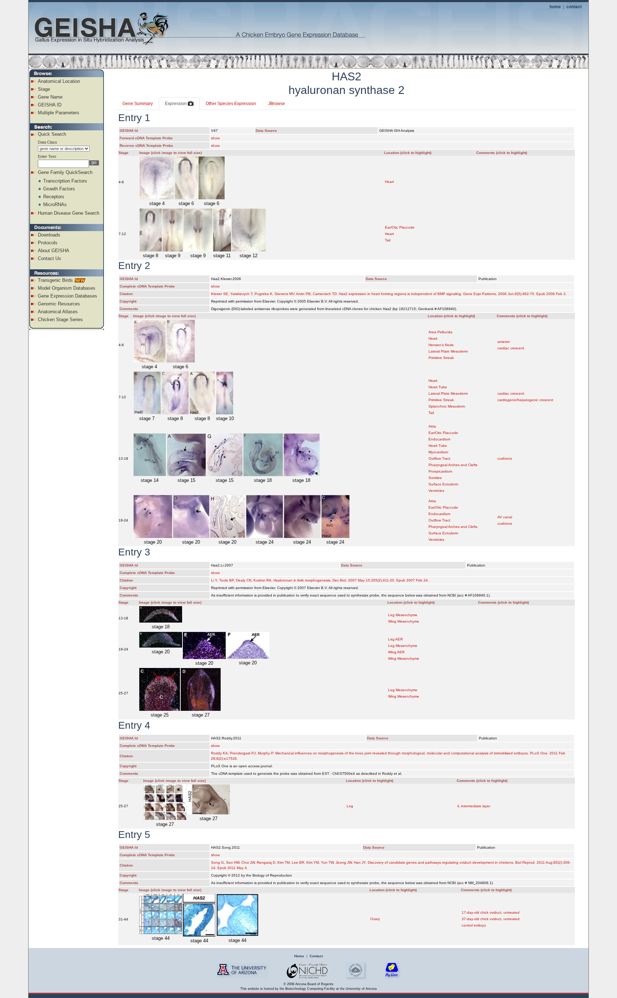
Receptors (53, 196)
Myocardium (438, 452)
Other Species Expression (231, 103)
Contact (316, 956)
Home (299, 956)
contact (574, 6)
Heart (389, 182)
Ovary (375, 919)
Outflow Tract (439, 458)
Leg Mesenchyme (402, 615)
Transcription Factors (65, 181)
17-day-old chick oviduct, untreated (491, 912)
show (215, 138)
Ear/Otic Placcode (400, 227)
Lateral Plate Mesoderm (448, 351)
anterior (503, 342)
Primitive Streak (441, 358)
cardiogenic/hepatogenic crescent (525, 400)
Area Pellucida (440, 332)
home (555, 6)
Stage (44, 89)
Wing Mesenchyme (403, 621)
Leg (350, 806)
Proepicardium (440, 471)
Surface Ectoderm (443, 484)
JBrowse (276, 103)
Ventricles (436, 491)
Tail (387, 240)
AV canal (504, 517)
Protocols (47, 242)
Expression (176, 103)
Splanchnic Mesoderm (446, 406)
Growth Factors (59, 188)
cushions (504, 458)
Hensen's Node (441, 345)
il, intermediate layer (473, 806)
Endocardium (439, 439)
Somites (435, 478)
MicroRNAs (55, 204)
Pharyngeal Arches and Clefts (452, 465)
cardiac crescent (510, 348)
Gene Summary (137, 103)
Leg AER (395, 639)
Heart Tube (437, 387)
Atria (432, 426)
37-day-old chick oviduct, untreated (491, 919)
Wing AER (396, 652)
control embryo (474, 925)
